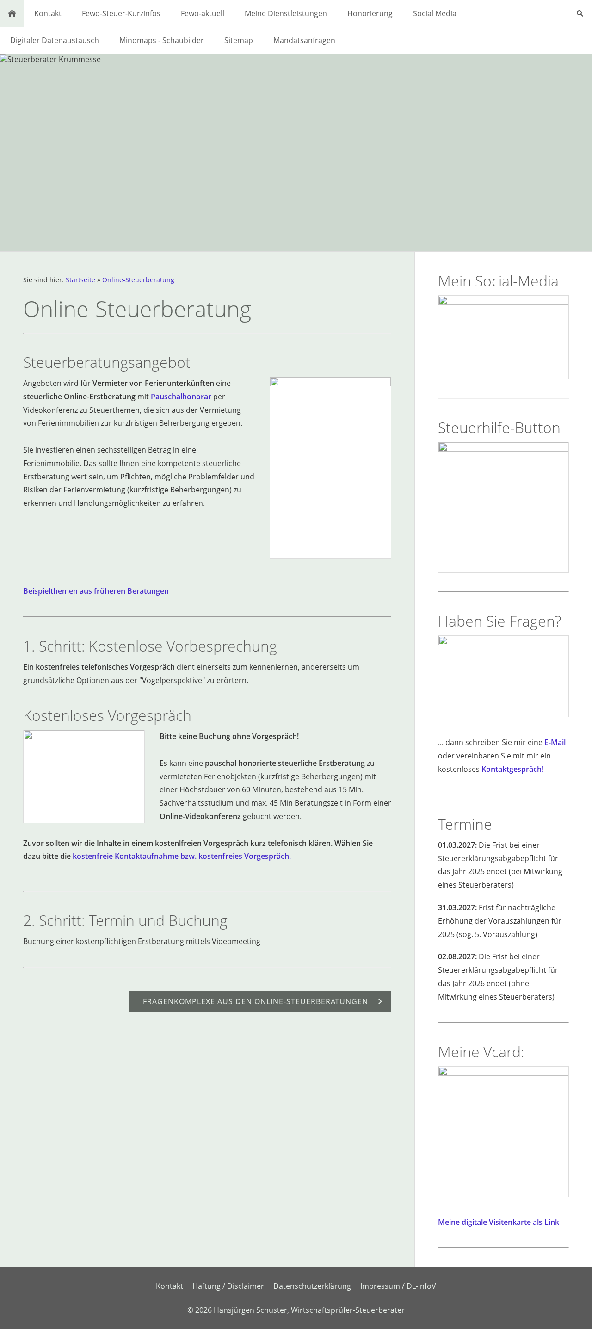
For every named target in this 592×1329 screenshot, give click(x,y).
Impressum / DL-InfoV (398, 1286)
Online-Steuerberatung (138, 279)
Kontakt (169, 1286)
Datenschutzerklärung (312, 1286)
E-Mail (555, 742)
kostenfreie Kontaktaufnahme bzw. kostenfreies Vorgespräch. (182, 856)
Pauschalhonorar (181, 396)
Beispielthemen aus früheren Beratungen (96, 591)
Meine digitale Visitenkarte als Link (498, 1222)
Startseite (80, 279)
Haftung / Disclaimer (228, 1286)
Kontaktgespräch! (512, 769)
